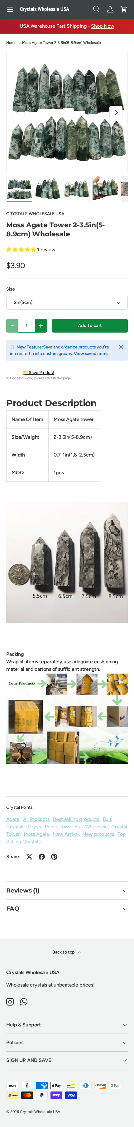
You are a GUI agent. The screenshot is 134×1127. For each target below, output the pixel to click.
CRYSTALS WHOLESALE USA (35, 213)
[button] (124, 9)
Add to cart (90, 325)
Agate (12, 819)
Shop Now (102, 26)
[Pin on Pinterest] (54, 856)
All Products (36, 819)
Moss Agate (36, 834)
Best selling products (76, 819)
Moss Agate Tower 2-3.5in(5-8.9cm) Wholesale (61, 43)
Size (10, 289)
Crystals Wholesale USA (40, 1112)
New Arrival (66, 834)
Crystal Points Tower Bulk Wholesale (68, 827)
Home (11, 43)
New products (98, 834)
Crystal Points (19, 807)
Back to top (63, 952)
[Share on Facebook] (42, 856)
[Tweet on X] (29, 856)
